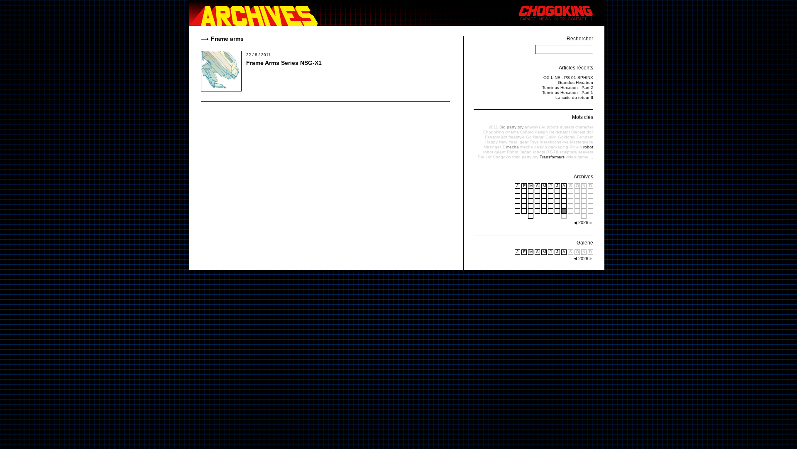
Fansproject (496, 137)
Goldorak (566, 137)
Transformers (552, 157)
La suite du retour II (574, 97)
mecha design (533, 147)
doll (590, 132)
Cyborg (527, 132)
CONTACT (577, 19)
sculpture (568, 152)
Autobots (550, 127)
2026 (583, 258)
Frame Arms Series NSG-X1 (284, 62)
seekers (585, 152)
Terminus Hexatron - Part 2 (567, 87)
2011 (493, 127)
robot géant (494, 152)
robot (588, 147)
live (565, 142)
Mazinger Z (494, 147)
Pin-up (576, 147)
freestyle (517, 137)
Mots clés (582, 117)
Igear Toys (528, 142)
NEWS (545, 19)
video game (577, 157)
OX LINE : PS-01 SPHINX (568, 77)
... (591, 157)
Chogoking (493, 132)
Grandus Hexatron (575, 82)
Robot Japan (519, 152)
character (584, 127)
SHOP (559, 19)
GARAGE (528, 19)
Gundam (585, 137)
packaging (558, 147)
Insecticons (550, 142)
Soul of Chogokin (494, 157)
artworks (532, 127)
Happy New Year (501, 142)
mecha (512, 147)
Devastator (559, 132)
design (541, 132)
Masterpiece (581, 142)
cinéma (512, 132)
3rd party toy (511, 127)
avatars (567, 127)
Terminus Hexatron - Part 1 (567, 92)
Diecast (578, 132)
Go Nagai (535, 137)
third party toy (525, 157)
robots (539, 152)
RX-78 (552, 152)
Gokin (551, 137)
